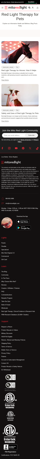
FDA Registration (10, 452)
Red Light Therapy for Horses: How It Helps (18, 70)
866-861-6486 (10, 198)
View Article (5, 80)
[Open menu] (2, 8)
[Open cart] (37, 7)
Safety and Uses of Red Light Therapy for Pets (20, 113)
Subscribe (31, 135)
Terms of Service (26, 140)
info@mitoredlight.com (12, 203)
